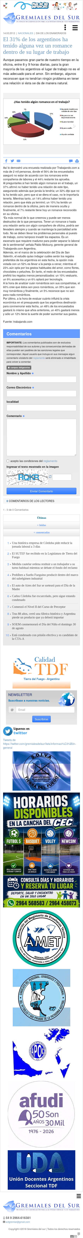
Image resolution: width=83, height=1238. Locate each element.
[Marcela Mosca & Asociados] (75, 1234)
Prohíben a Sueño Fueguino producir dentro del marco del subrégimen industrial (45, 576)
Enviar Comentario (41, 491)
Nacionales (25, 33)
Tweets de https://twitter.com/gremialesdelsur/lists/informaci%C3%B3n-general (39, 743)
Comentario (15, 416)
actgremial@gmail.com (18, 1221)
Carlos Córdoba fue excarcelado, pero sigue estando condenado (43, 597)
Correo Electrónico (19, 387)
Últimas (41, 517)
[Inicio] (41, 19)
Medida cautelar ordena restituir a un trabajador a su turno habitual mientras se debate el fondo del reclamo (44, 565)
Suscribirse (41, 719)
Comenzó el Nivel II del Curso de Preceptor (38, 606)
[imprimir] (77, 160)
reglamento (39, 357)
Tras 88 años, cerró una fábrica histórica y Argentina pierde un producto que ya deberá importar (43, 615)
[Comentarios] (71, 160)
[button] (9, 123)
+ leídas (41, 525)
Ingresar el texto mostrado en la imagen (33, 467)
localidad (13, 401)
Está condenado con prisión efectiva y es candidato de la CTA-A (45, 636)
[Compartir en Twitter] (12, 160)
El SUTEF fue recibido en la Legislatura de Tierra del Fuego (44, 555)
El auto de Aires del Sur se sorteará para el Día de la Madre (43, 587)
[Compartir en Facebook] (6, 160)
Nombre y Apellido (19, 373)
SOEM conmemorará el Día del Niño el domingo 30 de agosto (44, 626)
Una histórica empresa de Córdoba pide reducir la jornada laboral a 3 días (42, 544)
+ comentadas (42, 532)
